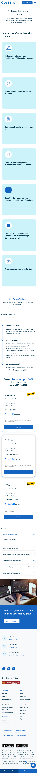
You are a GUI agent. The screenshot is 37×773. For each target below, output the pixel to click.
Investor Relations (25, 699)
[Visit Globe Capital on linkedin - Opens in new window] (13, 668)
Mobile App (5, 693)
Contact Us (23, 696)
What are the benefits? (10, 548)
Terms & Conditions (20, 730)
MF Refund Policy (8, 735)
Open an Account (27, 2)
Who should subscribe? (10, 534)
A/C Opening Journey (7, 712)
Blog (21, 719)
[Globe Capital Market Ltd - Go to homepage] (8, 3)
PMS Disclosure (17, 733)
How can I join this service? (12, 561)
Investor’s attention (25, 702)
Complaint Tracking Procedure (7, 708)
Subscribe (18, 427)
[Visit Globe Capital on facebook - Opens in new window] (3, 668)
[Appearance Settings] (33, 765)
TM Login (22, 713)
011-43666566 (13, 647)
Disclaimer (7, 733)
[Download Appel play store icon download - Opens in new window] (8, 745)
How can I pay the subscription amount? (16, 567)
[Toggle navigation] (35, 3)
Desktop (4, 696)
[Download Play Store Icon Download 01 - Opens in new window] (22, 746)
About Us (22, 693)
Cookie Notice (6, 723)
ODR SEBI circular (21, 735)
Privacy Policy (7, 730)
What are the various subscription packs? (16, 554)
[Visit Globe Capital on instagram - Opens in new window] (8, 668)
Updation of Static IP (8, 715)
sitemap (4, 720)
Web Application (6, 699)
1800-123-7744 (13, 639)
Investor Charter (24, 705)
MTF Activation (6, 702)
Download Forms (24, 707)
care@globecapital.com (16, 655)
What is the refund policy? (11, 573)
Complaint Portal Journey (9, 705)
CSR (21, 716)
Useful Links (23, 710)
